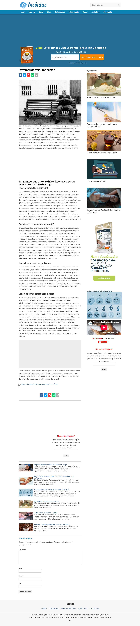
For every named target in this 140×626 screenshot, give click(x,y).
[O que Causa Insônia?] (104, 179)
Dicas (49, 12)
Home (22, 12)
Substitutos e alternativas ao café (102, 152)
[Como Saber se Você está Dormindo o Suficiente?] (104, 207)
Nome (21, 568)
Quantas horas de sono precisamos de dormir (51, 489)
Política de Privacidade (68, 609)
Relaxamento (60, 12)
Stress (85, 12)
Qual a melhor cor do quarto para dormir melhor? (102, 125)
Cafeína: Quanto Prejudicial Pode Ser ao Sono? (52, 524)
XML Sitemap (54, 609)
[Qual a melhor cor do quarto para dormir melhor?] (104, 121)
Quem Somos (82, 609)
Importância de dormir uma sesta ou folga (39, 384)
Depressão (107, 12)
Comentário (22, 550)
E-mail (21, 576)
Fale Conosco (94, 609)
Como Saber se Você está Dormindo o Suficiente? (103, 211)
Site (20, 584)
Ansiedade (95, 12)
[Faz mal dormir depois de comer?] (104, 95)
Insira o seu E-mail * (66, 448)
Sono (41, 12)
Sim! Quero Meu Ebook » (92, 57)
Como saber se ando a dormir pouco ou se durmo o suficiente (54, 477)
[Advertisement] (70, 30)
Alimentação (74, 12)
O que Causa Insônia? (96, 181)
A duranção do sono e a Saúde (45, 513)
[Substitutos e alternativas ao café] (104, 150)
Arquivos (44, 609)
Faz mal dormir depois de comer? (46, 501)
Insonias (32, 12)
